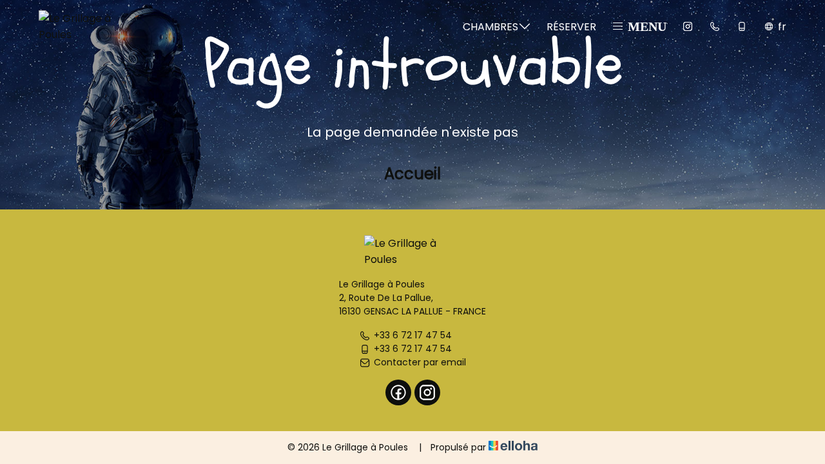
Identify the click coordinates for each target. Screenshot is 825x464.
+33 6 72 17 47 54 (413, 335)
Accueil (412, 173)
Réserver (571, 26)
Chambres (490, 26)
